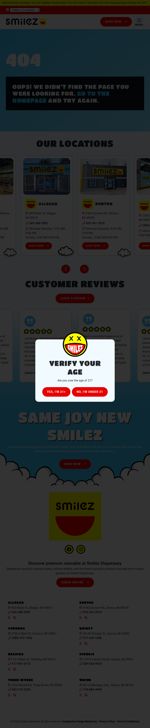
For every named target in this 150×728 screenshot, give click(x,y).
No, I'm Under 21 (90, 392)
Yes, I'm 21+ (56, 392)
